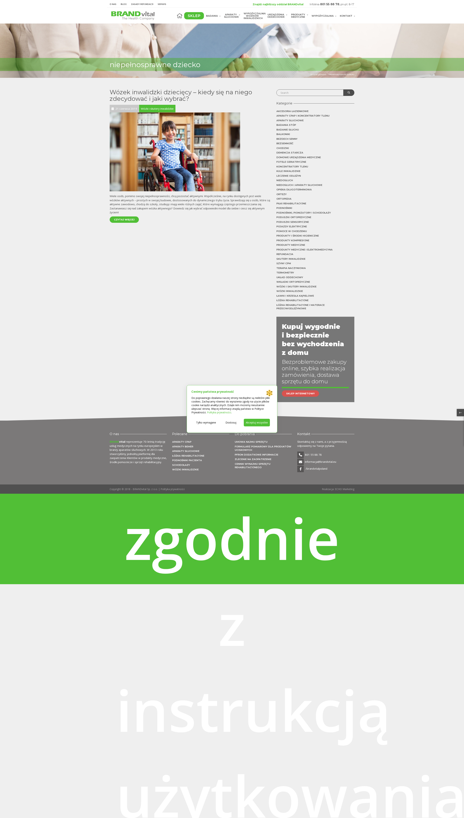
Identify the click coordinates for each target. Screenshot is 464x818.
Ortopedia (283, 198)
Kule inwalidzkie (288, 171)
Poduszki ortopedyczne (293, 217)
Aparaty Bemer (182, 446)
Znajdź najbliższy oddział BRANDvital (278, 4)
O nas (113, 4)
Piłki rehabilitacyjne (291, 203)
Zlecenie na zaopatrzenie (253, 459)
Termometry (285, 272)
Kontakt (346, 15)
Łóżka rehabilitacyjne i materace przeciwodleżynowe (300, 306)
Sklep (194, 16)
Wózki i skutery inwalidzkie (296, 286)
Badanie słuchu (287, 129)
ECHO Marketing (344, 489)
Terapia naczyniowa (291, 268)
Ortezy (281, 194)
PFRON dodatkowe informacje (256, 454)
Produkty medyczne (298, 15)
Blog (124, 4)
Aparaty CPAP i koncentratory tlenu (303, 115)
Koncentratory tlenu (292, 166)
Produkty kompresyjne (292, 240)
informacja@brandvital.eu (320, 461)
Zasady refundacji (142, 4)
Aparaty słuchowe (231, 15)
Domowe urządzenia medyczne (298, 157)
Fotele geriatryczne (291, 161)
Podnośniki (284, 207)
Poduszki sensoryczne (292, 221)
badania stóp (286, 124)
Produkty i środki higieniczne (297, 235)
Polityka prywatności (173, 489)
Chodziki (282, 148)
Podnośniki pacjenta (187, 460)
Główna (179, 15)
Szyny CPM (283, 263)
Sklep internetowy (300, 393)
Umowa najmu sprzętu (251, 441)
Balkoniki (283, 134)
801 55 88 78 (329, 4)
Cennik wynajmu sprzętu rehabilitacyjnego (252, 465)
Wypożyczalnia (323, 15)
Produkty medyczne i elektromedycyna (304, 249)
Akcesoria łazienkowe (292, 111)
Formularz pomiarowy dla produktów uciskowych (263, 448)
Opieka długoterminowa (294, 189)
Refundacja (284, 254)
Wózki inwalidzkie (289, 291)
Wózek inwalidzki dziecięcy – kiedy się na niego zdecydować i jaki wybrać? (181, 95)
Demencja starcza (289, 152)
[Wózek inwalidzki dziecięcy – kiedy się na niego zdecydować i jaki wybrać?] (175, 151)
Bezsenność (284, 143)
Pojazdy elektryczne (291, 226)
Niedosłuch (284, 180)
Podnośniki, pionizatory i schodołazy (303, 212)
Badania (212, 15)
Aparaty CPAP (181, 441)
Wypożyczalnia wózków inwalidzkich (254, 15)
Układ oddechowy (289, 277)
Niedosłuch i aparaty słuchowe (299, 185)
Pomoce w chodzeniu (291, 231)
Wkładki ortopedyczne (293, 281)
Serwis (162, 4)
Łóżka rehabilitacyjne (292, 300)
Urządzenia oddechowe (276, 15)
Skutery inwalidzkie (290, 258)
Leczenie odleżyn (288, 175)
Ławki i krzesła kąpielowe (295, 295)
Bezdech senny (286, 138)
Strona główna (318, 74)
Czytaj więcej (124, 219)
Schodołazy (181, 464)
